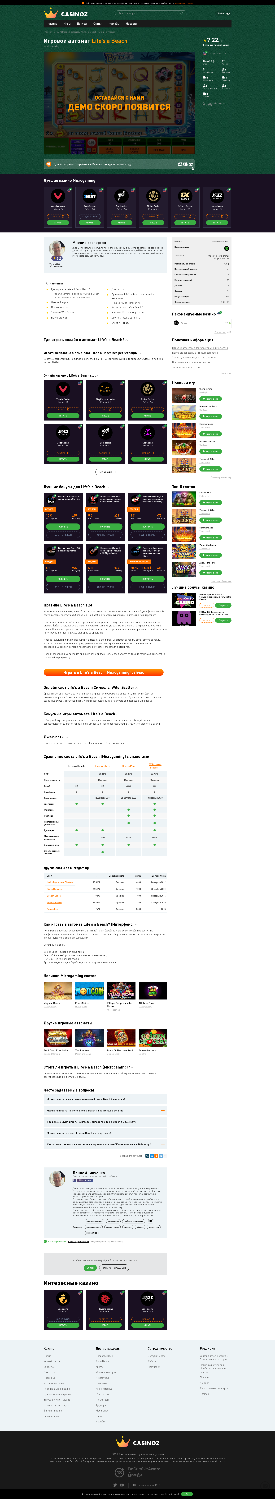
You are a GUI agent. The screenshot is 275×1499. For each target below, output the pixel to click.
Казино (52, 23)
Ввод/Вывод (102, 1361)
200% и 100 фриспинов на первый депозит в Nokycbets (213, 613)
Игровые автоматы (54, 1383)
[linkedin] (74, 1180)
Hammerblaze (206, 424)
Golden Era (52, 909)
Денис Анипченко (58, 265)
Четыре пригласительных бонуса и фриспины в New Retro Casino (215, 597)
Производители (104, 1355)
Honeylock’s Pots (208, 406)
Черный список (52, 1361)
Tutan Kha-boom (207, 545)
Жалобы (114, 23)
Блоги (99, 1416)
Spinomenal (113, 1053)
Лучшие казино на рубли (57, 1394)
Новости (131, 23)
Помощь (204, 1377)
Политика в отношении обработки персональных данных (213, 1368)
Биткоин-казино (53, 1410)
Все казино (105, 471)
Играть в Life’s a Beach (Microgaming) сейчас (103, 672)
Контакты (205, 1382)
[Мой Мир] (152, 1156)
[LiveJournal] (147, 1156)
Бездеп (49, 509)
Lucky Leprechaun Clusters (60, 882)
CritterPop (128, 765)
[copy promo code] (63, 216)
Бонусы (82, 23)
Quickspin (203, 392)
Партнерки (154, 1366)
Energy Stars (102, 765)
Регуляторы (102, 1399)
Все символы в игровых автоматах (191, 362)
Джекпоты (49, 1372)
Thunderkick (204, 427)
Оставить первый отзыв (216, 45)
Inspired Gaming (52, 1053)
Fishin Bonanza (54, 889)
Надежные (49, 1377)
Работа (152, 1361)
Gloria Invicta (205, 389)
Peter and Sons (83, 1053)
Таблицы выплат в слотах (186, 367)
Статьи (97, 23)
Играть (58, 222)
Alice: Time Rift (207, 563)
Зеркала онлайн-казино (57, 1399)
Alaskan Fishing (54, 902)
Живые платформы (106, 1372)
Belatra (142, 1053)
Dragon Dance (54, 895)
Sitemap (204, 1393)
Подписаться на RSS (148, 1485)
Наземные (101, 1383)
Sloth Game (205, 492)
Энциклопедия (51, 1416)
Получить (63, 526)
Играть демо (212, 399)
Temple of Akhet (207, 459)
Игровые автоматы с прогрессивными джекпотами (200, 347)
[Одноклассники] (156, 1156)
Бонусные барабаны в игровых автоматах (195, 352)
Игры (67, 23)
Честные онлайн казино (57, 1388)
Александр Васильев (78, 1241)
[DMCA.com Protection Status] (135, 1476)
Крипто (100, 1366)
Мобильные (102, 1410)
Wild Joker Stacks (155, 766)
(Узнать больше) (172, 1494)
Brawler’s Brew (207, 441)
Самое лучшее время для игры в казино (194, 357)
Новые (47, 1355)
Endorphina (204, 496)
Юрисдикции (102, 1394)
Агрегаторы (102, 1377)
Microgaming (50, 1006)
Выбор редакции (139, 561)
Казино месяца (104, 1388)
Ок (187, 1494)
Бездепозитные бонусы (57, 1405)
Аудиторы (101, 1405)
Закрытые (49, 1366)
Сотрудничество (157, 1355)
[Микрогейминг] (226, 248)
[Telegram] (161, 1156)
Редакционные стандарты (214, 1388)
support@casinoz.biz (184, 3)
